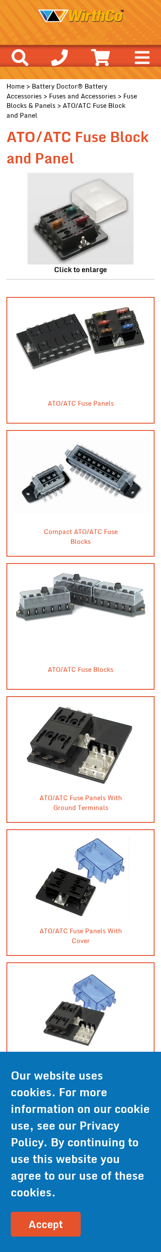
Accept (45, 1224)
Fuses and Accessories (82, 96)
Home (15, 86)
